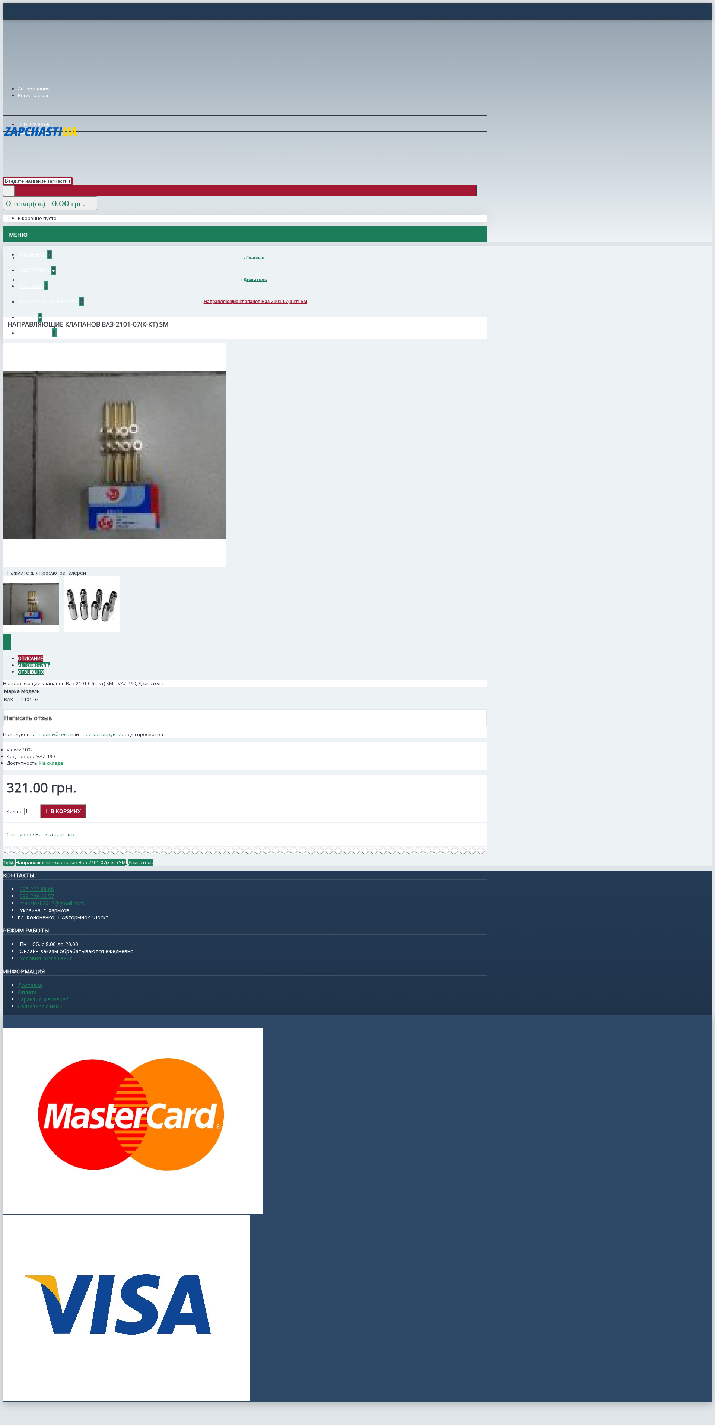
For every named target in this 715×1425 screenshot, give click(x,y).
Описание (30, 658)
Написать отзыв (54, 834)
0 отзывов (19, 834)
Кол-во (15, 811)
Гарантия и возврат (43, 999)
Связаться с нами (40, 1006)
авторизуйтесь (51, 734)
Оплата (27, 992)
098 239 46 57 (37, 896)
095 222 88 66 (37, 889)
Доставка (30, 985)
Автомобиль (34, 665)
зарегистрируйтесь (103, 734)
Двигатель (140, 862)
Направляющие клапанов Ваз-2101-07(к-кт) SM (71, 862)
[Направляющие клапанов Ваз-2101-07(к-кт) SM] (114, 565)
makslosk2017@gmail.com (52, 903)
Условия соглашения (46, 958)
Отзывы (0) (31, 672)
